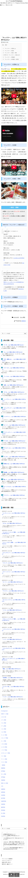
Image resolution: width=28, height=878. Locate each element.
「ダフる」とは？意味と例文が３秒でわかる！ (14, 392)
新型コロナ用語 (4, 783)
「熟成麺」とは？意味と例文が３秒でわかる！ (14, 472)
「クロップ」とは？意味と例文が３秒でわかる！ (12, 562)
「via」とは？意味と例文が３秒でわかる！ (13, 352)
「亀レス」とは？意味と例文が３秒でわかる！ (14, 479)
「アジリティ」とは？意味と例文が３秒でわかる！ (13, 590)
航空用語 (3, 798)
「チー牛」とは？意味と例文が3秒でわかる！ (13, 345)
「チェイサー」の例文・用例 (10, 52)
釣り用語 (3, 813)
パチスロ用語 (4, 744)
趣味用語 (3, 807)
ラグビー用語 (4, 762)
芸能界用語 (3, 801)
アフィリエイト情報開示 (7, 858)
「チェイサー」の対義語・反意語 (11, 59)
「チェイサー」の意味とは (9, 48)
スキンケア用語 (4, 738)
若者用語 (3, 804)
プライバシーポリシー (7, 860)
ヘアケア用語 (4, 750)
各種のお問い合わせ (6, 862)
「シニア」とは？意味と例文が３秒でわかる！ (12, 639)
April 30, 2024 (14, 849)
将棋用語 (3, 780)
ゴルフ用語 (3, 732)
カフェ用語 (3, 720)
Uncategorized (4, 710)
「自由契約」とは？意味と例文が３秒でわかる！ (12, 677)
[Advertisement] (14, 21)
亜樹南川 (24, 321)
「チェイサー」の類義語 (9, 57)
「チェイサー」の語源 (8, 50)
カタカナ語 (9, 5)
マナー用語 (3, 756)
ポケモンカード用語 (5, 753)
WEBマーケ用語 (4, 713)
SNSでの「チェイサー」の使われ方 (11, 55)
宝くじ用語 (3, 774)
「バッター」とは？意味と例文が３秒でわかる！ (12, 696)
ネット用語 (3, 741)
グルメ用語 (22, 317)
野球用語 (3, 810)
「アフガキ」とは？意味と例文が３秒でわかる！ (14, 440)
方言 (2, 786)
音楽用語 (3, 816)
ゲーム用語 (3, 726)
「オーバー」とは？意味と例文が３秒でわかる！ (14, 425)
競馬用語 (3, 792)
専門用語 (3, 777)
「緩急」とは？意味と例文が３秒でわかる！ (11, 668)
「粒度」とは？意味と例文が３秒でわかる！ (13, 385)
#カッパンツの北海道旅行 (16, 282)
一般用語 (3, 765)
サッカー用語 (4, 735)
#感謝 (15, 844)
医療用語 (3, 768)
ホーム (2, 5)
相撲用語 (3, 789)
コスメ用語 (3, 729)
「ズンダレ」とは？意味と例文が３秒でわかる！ (14, 456)
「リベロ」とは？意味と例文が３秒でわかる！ (12, 610)
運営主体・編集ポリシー (7, 864)
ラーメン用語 (4, 759)
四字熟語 (3, 771)
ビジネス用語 (4, 747)
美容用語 (3, 795)
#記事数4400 (11, 844)
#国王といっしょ (7, 282)
